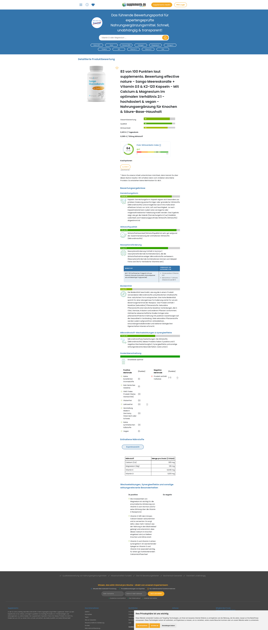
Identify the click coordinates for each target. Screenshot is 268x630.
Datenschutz (133, 614)
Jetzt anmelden (156, 594)
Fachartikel (88, 614)
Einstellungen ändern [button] (168, 625)
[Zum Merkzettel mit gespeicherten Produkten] (93, 5)
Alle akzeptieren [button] (142, 625)
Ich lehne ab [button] (154, 625)
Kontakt (87, 625)
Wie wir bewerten (90, 620)
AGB (130, 623)
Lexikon (87, 612)
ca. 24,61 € (125, 167)
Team (87, 617)
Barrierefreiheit (133, 620)
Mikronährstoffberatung (92, 628)
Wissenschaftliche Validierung (94, 623)
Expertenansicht (132, 447)
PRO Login (180, 5)
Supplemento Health (161, 5)
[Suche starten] (165, 37)
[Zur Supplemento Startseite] (135, 4)
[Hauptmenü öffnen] (81, 5)
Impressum (132, 612)
